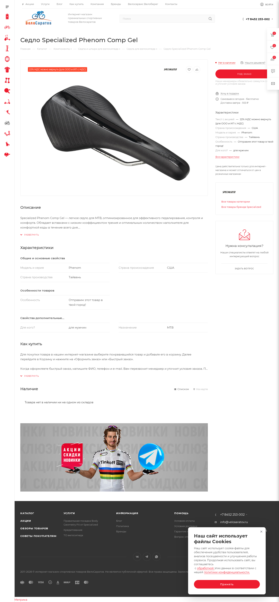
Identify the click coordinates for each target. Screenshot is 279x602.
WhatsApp (156, 557)
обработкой (205, 568)
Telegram (147, 557)
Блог (119, 520)
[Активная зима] (8, 112)
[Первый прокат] (8, 123)
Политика (122, 526)
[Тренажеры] (8, 81)
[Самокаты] (8, 102)
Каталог (27, 513)
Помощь (181, 513)
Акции (25, 520)
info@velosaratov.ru (234, 522)
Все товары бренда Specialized (241, 206)
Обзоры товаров (34, 528)
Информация (127, 513)
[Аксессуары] (8, 49)
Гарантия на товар (186, 531)
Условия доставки (185, 526)
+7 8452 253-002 (258, 19)
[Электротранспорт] (8, 17)
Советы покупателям (38, 535)
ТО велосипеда (73, 535)
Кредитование (73, 529)
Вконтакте (137, 557)
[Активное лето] (8, 91)
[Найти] (210, 19)
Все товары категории (235, 201)
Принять (227, 584)
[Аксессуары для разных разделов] (8, 155)
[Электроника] (8, 59)
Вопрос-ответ (183, 536)
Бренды (121, 531)
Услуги (69, 513)
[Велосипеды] (8, 27)
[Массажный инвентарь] (8, 144)
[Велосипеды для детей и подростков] (8, 38)
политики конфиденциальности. (227, 572)
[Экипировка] (8, 70)
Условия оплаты (184, 520)
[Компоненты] (8, 134)
